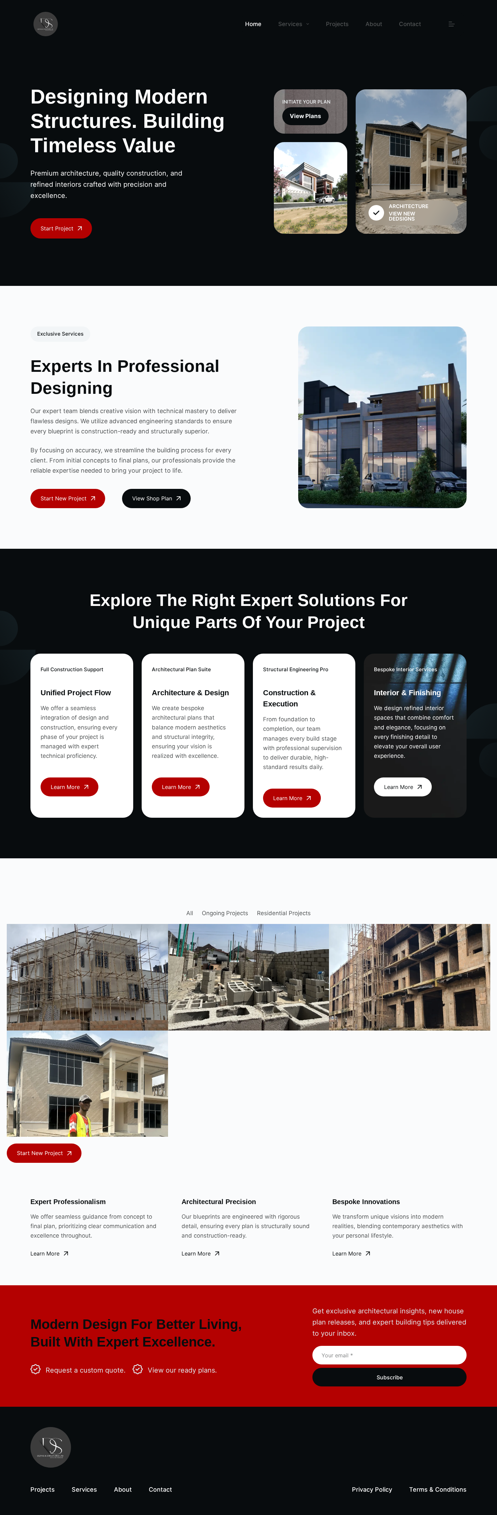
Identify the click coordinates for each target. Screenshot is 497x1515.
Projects (337, 24)
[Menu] (452, 24)
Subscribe (390, 1377)
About (373, 24)
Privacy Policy (372, 1489)
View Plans (305, 116)
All (189, 913)
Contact (410, 24)
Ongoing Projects (225, 913)
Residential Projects (284, 913)
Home (253, 24)
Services (290, 24)
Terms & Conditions (438, 1489)
